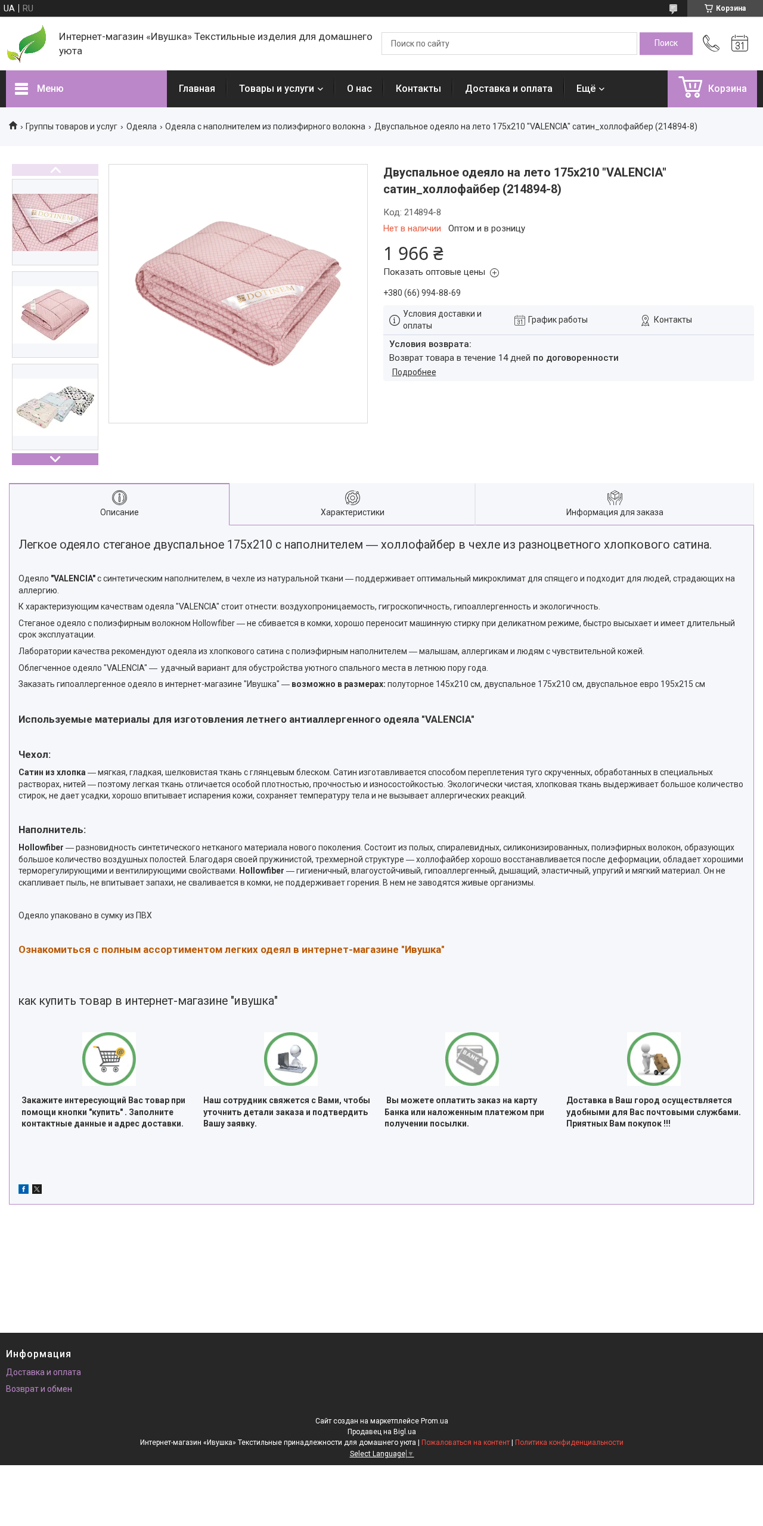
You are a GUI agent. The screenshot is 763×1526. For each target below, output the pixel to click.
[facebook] (23, 1191)
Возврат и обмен (39, 1389)
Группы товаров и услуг (71, 126)
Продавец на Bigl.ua (382, 1432)
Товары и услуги (276, 88)
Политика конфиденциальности (569, 1442)
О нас (359, 88)
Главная (197, 88)
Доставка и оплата (509, 88)
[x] (37, 1191)
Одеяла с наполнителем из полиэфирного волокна (265, 126)
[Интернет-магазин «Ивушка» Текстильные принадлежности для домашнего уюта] (26, 43)
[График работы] (739, 43)
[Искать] (666, 43)
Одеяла (141, 126)
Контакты (418, 88)
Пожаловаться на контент (465, 1442)
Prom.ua (434, 1421)
